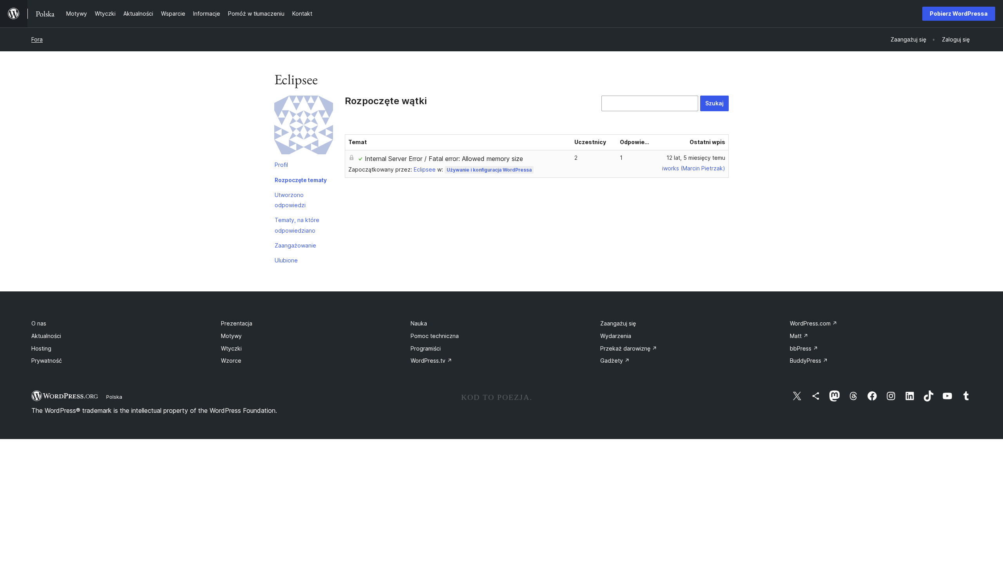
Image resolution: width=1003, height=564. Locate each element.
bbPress (804, 348)
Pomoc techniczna (435, 336)
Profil (281, 164)
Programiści (426, 348)
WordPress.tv (431, 360)
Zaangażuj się (618, 323)
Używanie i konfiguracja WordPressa (489, 170)
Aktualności (46, 336)
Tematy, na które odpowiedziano (297, 225)
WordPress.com (813, 323)
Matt (799, 336)
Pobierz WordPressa (959, 13)
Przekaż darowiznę (628, 348)
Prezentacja (236, 323)
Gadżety (615, 360)
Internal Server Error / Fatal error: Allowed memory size (444, 159)
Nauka (419, 323)
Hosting (41, 348)
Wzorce (231, 360)
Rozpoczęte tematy (301, 180)
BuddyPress (809, 360)
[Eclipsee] (303, 126)
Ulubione (286, 260)
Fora (37, 39)
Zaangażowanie (295, 245)
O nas (38, 323)
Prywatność (46, 360)
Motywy (231, 336)
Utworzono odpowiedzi (290, 200)
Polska (114, 397)
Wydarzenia (615, 336)
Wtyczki (231, 348)
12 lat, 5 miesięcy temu (695, 157)
